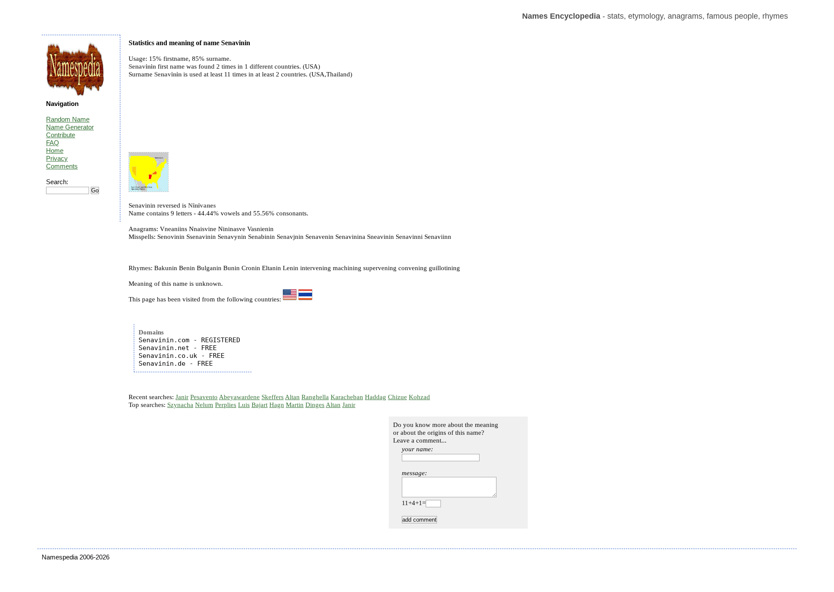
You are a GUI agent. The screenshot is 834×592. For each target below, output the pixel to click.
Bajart (260, 404)
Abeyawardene (239, 397)
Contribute (60, 135)
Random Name (67, 119)
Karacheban (347, 397)
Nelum (204, 404)
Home (54, 150)
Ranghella (315, 397)
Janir (182, 397)
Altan (292, 397)
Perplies (225, 404)
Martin (295, 404)
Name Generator (70, 127)
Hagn (276, 404)
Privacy (57, 158)
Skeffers (272, 397)
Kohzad (419, 397)
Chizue (397, 397)
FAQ (52, 142)
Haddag (375, 397)
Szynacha (180, 404)
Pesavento (204, 397)
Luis (244, 404)
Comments (62, 166)
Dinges (314, 404)
